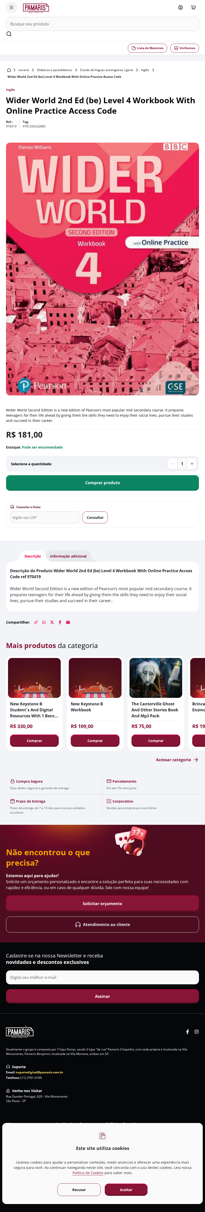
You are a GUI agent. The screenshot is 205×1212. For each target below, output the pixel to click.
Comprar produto (102, 482)
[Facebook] (60, 622)
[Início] (9, 70)
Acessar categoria (173, 759)
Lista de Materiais (150, 48)
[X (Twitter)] (52, 622)
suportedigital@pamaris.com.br (39, 1072)
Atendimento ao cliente (106, 924)
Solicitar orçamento (102, 903)
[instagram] (196, 1031)
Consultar (95, 517)
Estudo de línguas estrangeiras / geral (106, 70)
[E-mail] (68, 622)
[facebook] (187, 1031)
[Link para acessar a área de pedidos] (180, 7)
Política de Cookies (88, 1172)
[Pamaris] (20, 1032)
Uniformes (187, 48)
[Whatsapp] (44, 622)
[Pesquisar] (9, 34)
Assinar (102, 996)
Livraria (23, 70)
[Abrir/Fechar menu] (11, 7)
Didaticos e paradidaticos (54, 70)
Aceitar (126, 1189)
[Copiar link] (36, 622)
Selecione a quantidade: (31, 464)
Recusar (79, 1189)
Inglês (145, 70)
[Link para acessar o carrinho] (193, 7)
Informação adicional (68, 556)
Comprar (34, 740)
